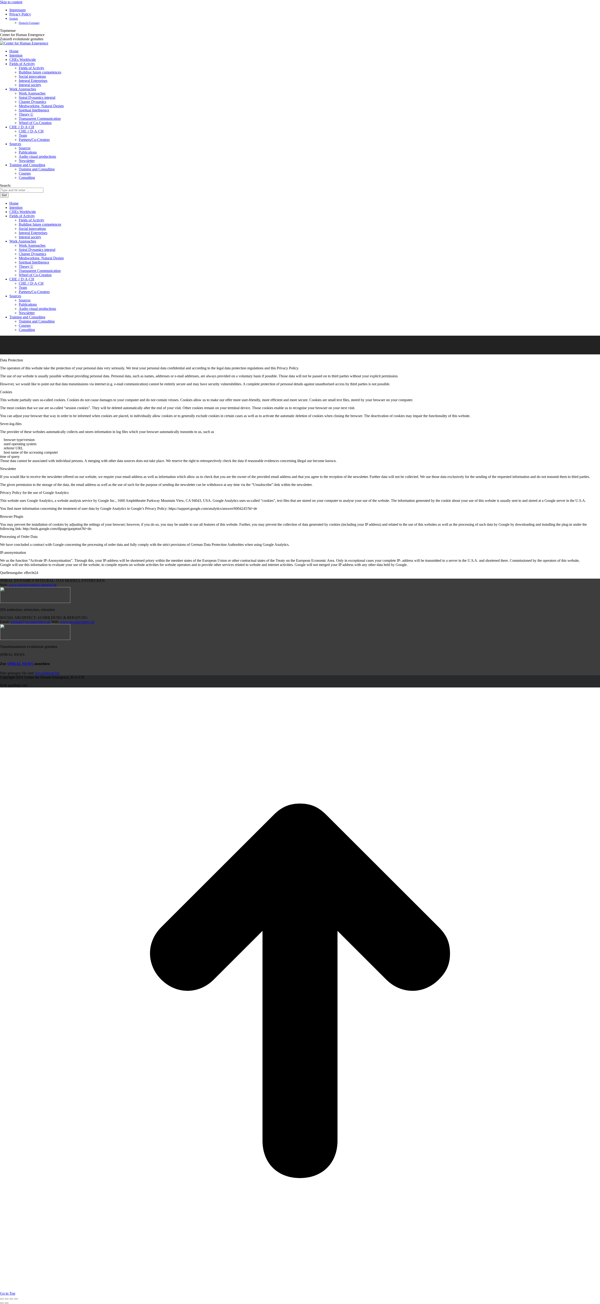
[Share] (6, 1299)
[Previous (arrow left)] (2, 1303)
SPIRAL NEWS (20, 664)
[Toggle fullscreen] (11, 1299)
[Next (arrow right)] (6, 1303)
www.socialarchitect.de (77, 622)
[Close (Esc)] (2, 1299)
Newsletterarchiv (47, 673)
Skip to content (11, 2)
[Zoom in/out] (16, 1299)
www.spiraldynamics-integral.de (32, 585)
